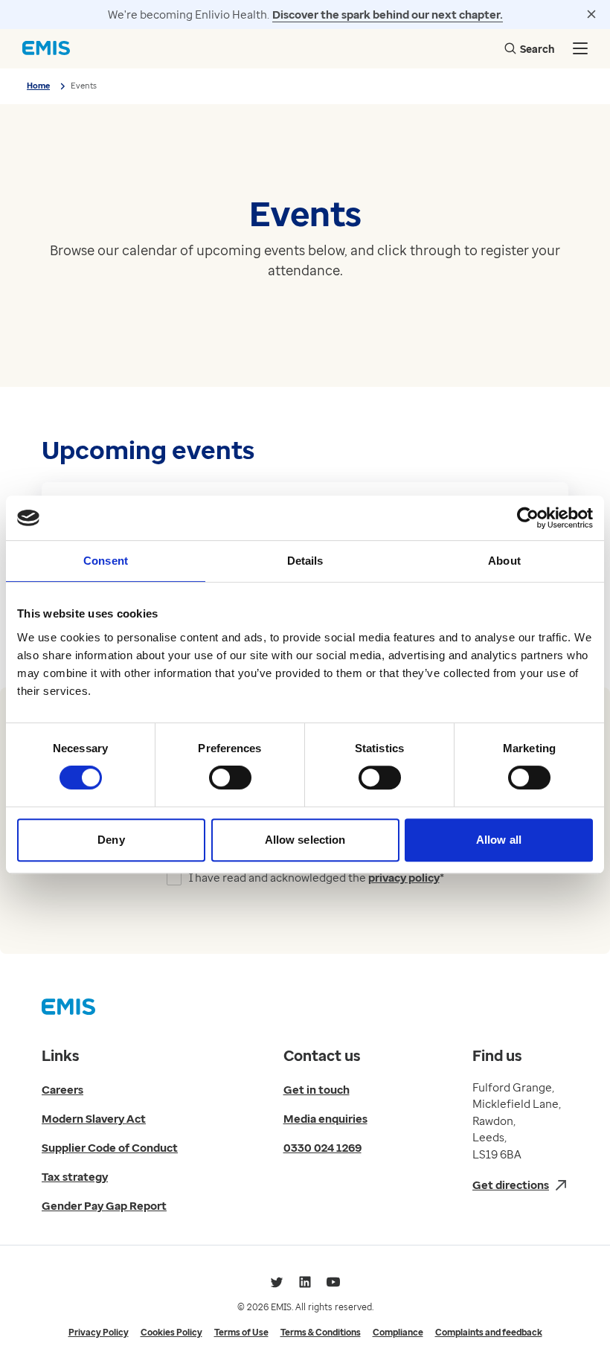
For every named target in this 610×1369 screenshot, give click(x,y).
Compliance (398, 1332)
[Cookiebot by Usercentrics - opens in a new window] (528, 518)
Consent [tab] (105, 560)
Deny (110, 839)
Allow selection (305, 839)
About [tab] (504, 560)
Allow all (498, 839)
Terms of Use (241, 1332)
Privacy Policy (98, 1332)
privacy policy (404, 877)
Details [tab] (305, 560)
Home (38, 85)
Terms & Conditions (320, 1332)
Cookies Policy (171, 1332)
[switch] (230, 777)
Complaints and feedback (488, 1332)
